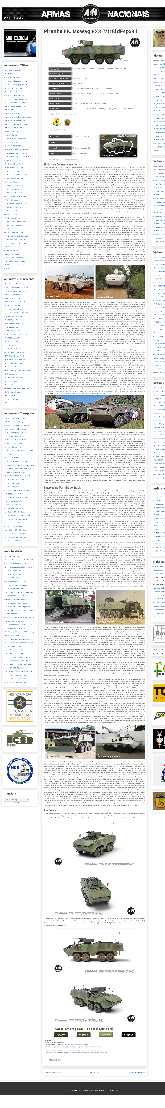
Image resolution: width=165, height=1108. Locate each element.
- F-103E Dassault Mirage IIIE (14, 171)
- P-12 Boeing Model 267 (12, 200)
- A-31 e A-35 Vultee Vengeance (15, 99)
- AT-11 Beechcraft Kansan (13, 295)
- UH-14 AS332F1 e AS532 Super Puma (18, 664)
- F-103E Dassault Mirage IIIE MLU (16, 175)
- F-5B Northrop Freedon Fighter (15, 323)
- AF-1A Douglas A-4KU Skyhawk (15, 103)
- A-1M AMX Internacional (13, 74)
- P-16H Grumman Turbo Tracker (15, 207)
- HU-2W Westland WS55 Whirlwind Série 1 (19, 617)
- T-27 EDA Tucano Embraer (14, 385)
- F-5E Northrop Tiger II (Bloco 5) (15, 153)
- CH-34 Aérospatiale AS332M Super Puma (19, 567)
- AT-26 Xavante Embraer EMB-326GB (17, 117)
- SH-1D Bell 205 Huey (11, 635)
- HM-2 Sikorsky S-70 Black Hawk (15, 599)
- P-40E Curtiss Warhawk (13, 218)
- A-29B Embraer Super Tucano (15, 95)
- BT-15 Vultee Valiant (12, 305)
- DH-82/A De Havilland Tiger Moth (16, 313)
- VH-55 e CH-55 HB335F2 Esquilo (16, 682)
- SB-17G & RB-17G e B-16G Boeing (16, 243)
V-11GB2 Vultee (10, 268)
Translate (21, 803)
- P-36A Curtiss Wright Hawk (14, 211)
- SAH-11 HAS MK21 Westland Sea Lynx (18, 639)
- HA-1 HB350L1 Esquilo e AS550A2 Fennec (19, 592)
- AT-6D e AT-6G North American (15, 110)
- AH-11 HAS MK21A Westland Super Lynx (19, 643)
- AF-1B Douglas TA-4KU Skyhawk (16, 291)
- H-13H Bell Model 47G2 (12, 574)
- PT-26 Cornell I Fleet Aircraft (14, 352)
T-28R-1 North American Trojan (16, 265)
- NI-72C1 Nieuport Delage (13, 189)
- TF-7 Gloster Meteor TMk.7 (14, 356)
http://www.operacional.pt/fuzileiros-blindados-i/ (77, 1044)
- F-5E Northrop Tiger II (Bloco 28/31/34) (18, 157)
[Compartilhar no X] (54, 1060)
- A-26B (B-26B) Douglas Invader (15, 81)
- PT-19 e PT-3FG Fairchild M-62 (15, 349)
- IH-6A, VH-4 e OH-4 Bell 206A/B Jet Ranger (19, 610)
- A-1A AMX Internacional (13, 70)
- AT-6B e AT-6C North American (15, 106)
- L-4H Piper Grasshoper (12, 182)
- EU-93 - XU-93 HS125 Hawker (15, 146)
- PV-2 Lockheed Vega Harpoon (15, 196)
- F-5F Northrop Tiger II (12, 327)
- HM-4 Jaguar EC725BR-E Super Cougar (18, 607)
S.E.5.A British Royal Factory (15, 261)
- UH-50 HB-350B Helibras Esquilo (16, 675)
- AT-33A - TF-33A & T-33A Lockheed (17, 128)
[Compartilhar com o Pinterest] (59, 1060)
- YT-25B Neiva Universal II (13, 378)
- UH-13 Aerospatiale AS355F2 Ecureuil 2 (18, 661)
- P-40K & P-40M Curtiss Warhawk (16, 222)
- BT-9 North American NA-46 (14, 302)
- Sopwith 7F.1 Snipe (11, 254)
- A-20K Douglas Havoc (12, 77)
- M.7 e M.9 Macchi (10, 345)
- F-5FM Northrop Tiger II (13, 331)
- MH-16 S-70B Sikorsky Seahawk (15, 621)
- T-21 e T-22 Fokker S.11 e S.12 (15, 363)
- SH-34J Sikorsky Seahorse (13, 646)
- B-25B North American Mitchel (15, 139)
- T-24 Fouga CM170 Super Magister (17, 370)
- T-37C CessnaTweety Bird (13, 392)
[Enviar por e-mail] (50, 1060)
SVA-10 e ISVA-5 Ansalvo (14, 258)
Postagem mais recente (52, 1072)
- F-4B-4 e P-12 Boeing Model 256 (16, 149)
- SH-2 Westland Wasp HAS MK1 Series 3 (19, 625)
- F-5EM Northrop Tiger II (13, 160)
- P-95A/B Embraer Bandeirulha (15, 240)
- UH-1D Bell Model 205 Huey (14, 650)
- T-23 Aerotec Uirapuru (12, 367)
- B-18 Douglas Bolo (11, 135)
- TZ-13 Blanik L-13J (11, 396)
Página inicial (95, 1072)
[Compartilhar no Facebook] (57, 1060)
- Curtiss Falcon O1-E (11, 142)
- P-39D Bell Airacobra (11, 214)
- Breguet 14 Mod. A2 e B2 (13, 131)
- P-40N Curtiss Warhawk (13, 225)
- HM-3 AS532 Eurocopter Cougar (15, 603)
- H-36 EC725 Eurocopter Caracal (15, 585)
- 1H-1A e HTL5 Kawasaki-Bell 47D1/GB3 (18, 560)
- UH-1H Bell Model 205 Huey (14, 653)
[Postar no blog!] (52, 1060)
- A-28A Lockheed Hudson (13, 88)
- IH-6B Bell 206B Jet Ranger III (14, 614)
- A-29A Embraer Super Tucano (15, 92)
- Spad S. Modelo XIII (11, 250)
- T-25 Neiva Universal (12, 374)
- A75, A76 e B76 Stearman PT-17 (16, 287)
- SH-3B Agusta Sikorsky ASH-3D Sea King (19, 632)
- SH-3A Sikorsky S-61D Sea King (15, 628)
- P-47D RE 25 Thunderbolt (13, 232)
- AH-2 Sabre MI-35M (11, 556)
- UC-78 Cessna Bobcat (12, 399)
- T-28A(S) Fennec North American (16, 388)
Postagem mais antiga (137, 1072)
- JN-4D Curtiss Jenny (11, 341)
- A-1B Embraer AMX (11, 284)
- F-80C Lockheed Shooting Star (15, 167)
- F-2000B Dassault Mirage (13, 338)
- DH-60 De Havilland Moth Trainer (16, 309)
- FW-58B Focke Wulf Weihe (14, 320)
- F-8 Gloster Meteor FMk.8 (13, 164)
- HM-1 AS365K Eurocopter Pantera (16, 596)
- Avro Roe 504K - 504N (12, 298)
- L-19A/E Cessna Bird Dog (13, 185)
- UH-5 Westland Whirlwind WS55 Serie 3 (19, 671)
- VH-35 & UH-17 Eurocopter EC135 (16, 679)
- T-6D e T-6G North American (14, 359)
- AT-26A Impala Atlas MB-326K (15, 121)
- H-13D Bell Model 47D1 (12, 571)
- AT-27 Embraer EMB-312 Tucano (16, 124)
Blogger (115, 1090)
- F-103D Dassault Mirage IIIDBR (15, 334)
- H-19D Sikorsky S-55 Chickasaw (15, 581)
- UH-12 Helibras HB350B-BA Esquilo (17, 657)
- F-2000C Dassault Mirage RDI (15, 178)
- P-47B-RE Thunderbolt (12, 229)
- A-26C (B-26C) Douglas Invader (15, 85)
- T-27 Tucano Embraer (12, 381)
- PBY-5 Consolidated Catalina (14, 193)
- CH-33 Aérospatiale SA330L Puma (16, 563)
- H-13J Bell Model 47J (12, 578)
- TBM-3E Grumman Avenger (14, 403)
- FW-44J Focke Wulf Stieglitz (14, 316)
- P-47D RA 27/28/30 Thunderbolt (16, 236)
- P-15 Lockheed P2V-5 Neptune (15, 204)
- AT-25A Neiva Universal (13, 113)
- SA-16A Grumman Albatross (14, 247)
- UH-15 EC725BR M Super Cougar (16, 668)
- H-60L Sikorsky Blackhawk (13, 589)
